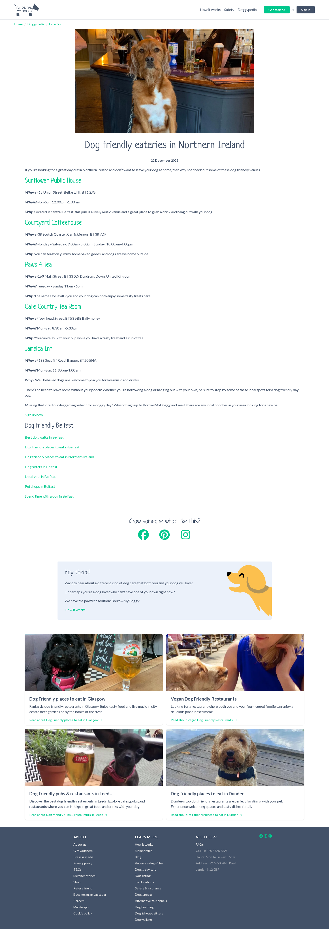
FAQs (200, 844)
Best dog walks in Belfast (44, 437)
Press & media (83, 857)
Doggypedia (36, 24)
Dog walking (143, 919)
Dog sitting (143, 876)
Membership (143, 851)
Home (18, 24)
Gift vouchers (83, 851)
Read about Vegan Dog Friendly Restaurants (202, 720)
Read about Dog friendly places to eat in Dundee (204, 815)
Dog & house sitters (149, 913)
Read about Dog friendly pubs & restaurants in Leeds (66, 815)
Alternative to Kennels (151, 901)
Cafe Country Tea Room (53, 307)
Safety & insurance (148, 888)
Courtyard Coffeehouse (53, 223)
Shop (77, 882)
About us (79, 844)
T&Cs (77, 869)
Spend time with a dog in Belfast (49, 496)
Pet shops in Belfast (40, 486)
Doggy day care (145, 869)
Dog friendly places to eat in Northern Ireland (59, 457)
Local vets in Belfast (40, 476)
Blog (138, 857)
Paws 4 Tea (38, 265)
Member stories (84, 876)
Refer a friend (82, 888)
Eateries (55, 24)
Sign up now (34, 415)
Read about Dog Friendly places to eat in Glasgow (63, 720)
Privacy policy (82, 863)
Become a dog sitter (149, 863)
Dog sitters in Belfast (41, 467)
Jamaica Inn (38, 349)
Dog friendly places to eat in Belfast (52, 447)
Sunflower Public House (53, 181)
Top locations (144, 882)
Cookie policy (82, 913)
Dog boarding (144, 907)
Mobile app (81, 907)
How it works (75, 610)
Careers (79, 901)
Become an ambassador (89, 894)
